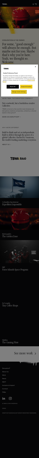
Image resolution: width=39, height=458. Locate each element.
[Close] (35, 67)
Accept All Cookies (26, 86)
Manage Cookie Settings (19, 91)
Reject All (12, 86)
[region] (19, 81)
